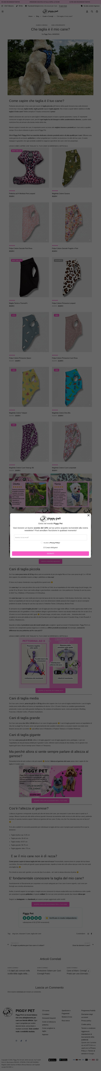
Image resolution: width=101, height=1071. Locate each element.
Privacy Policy (55, 543)
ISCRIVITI (50, 553)
